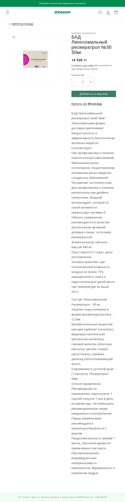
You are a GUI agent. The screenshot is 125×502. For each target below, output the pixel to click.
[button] (7, 12)
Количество (77, 75)
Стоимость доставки (82, 65)
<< (21, 24)
